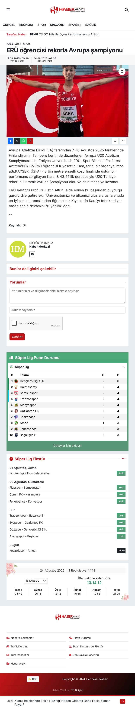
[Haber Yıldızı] (67, 9)
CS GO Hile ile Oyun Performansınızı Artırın (64, 34)
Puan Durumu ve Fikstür (88, 646)
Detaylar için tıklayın (67, 445)
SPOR (41, 25)
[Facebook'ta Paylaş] (10, 141)
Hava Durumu (82, 638)
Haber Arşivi (18, 663)
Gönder (17, 337)
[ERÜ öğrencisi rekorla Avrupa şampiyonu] (68, 101)
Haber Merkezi (39, 246)
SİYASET (74, 25)
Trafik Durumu (19, 646)
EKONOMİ (26, 25)
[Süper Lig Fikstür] (124, 459)
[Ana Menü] (8, 10)
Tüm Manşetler (20, 655)
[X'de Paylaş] (17, 141)
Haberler (13, 43)
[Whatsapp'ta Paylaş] (23, 141)
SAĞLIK (90, 25)
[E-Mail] (32, 254)
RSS (34, 679)
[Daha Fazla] (30, 141)
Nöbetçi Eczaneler (22, 638)
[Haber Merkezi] (17, 249)
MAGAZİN (57, 25)
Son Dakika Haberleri (86, 655)
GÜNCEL (9, 25)
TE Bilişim (77, 690)
